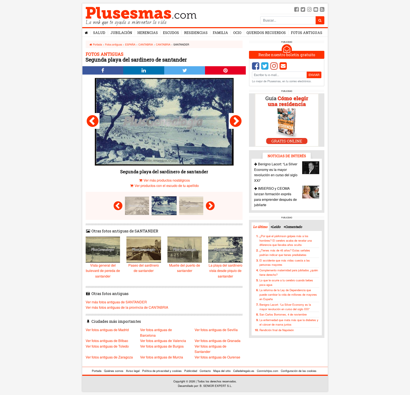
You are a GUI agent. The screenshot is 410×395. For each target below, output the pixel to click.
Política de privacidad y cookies (162, 371)
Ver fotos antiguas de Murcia (161, 357)
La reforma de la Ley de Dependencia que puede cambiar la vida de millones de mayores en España (288, 294)
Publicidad (190, 371)
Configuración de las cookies (298, 371)
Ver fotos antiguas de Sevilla (216, 329)
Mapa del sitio (222, 371)
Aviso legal (133, 371)
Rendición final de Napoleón (276, 330)
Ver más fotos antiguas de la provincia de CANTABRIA (127, 307)
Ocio (237, 32)
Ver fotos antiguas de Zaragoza (109, 357)
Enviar (314, 75)
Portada (97, 44)
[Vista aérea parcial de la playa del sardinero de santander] (93, 121)
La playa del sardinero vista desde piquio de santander (225, 271)
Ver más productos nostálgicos (166, 180)
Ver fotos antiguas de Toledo (107, 346)
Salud (99, 32)
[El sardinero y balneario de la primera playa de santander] (236, 121)
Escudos (171, 32)
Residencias (196, 32)
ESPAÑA (130, 44)
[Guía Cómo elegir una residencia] (287, 119)
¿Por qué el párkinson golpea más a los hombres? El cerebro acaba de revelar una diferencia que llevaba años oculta (285, 240)
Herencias (147, 32)
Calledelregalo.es (243, 371)
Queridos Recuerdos (266, 32)
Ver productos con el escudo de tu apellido (166, 185)
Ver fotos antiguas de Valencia (163, 340)
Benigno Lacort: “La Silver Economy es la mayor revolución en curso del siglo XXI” (285, 306)
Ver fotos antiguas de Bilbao (107, 340)
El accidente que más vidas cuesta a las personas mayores (284, 262)
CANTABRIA (145, 44)
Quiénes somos (113, 371)
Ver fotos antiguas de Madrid (107, 329)
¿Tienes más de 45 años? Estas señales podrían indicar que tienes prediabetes (284, 252)
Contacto (205, 371)
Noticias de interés (287, 156)
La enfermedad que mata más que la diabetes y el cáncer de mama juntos (288, 322)
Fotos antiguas (306, 32)
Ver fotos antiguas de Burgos (162, 346)
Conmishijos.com (267, 371)
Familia (220, 32)
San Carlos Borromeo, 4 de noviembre (283, 314)
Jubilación (121, 32)
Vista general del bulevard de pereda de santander (103, 271)
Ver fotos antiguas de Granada (217, 340)
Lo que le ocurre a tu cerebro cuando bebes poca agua (286, 282)
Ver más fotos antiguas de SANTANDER (116, 302)
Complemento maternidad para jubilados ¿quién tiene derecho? (288, 272)
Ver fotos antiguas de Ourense (217, 357)
